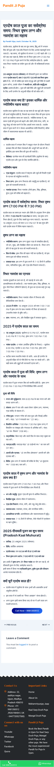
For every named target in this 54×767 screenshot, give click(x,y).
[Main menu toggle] (48, 6)
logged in (23, 644)
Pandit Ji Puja (14, 5)
